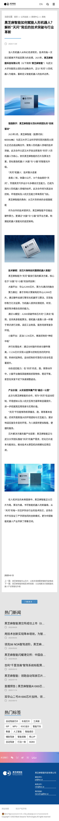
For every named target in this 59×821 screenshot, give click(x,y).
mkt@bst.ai (39, 786)
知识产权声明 (21, 808)
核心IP (32, 736)
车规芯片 (26, 721)
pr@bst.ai (39, 779)
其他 (43, 16)
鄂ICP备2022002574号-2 (14, 814)
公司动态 (24, 16)
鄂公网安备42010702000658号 (36, 814)
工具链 (36, 721)
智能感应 (29, 731)
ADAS (32, 741)
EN (41, 4)
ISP (7, 726)
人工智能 (17, 731)
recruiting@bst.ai (41, 793)
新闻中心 (35, 16)
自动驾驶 (10, 741)
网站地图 (5, 808)
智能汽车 (37, 726)
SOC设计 (25, 726)
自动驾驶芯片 (12, 721)
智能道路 (22, 736)
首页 (16, 16)
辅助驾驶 (10, 736)
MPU (15, 726)
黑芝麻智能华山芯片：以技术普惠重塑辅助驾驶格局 (32, 581)
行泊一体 (22, 741)
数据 (8, 731)
